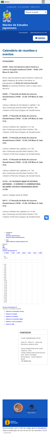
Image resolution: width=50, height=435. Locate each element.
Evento (8, 234)
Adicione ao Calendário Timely (15, 311)
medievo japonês (20, 241)
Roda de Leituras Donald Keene (15, 237)
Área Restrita (23, 33)
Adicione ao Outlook (12, 316)
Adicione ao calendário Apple (14, 319)
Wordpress (42, 428)
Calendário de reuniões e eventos (20, 52)
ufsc (26, 241)
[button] (12, 309)
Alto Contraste (23, 7)
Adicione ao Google (11, 314)
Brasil (7, 2)
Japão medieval (10, 241)
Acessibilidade (11, 7)
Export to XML (10, 324)
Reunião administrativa (13, 235)
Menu (41, 38)
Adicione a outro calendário (14, 321)
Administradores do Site (38, 33)
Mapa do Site (35, 7)
